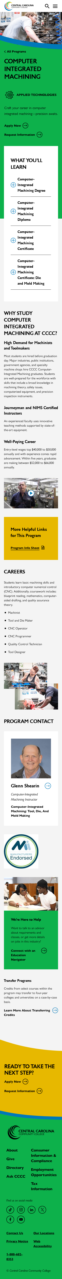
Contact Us (14, 1233)
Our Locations (43, 1233)
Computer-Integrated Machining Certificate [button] (26, 240)
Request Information (19, 135)
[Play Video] (31, 493)
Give (10, 1159)
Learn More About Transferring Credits (27, 1013)
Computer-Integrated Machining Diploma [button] (26, 211)
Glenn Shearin (25, 786)
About (12, 1150)
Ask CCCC (15, 1176)
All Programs (16, 51)
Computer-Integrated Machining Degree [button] (31, 185)
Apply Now (12, 126)
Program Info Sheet (25, 548)
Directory (15, 1167)
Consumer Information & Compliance (43, 1155)
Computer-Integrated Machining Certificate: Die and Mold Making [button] (31, 272)
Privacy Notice (17, 1241)
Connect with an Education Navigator (23, 955)
